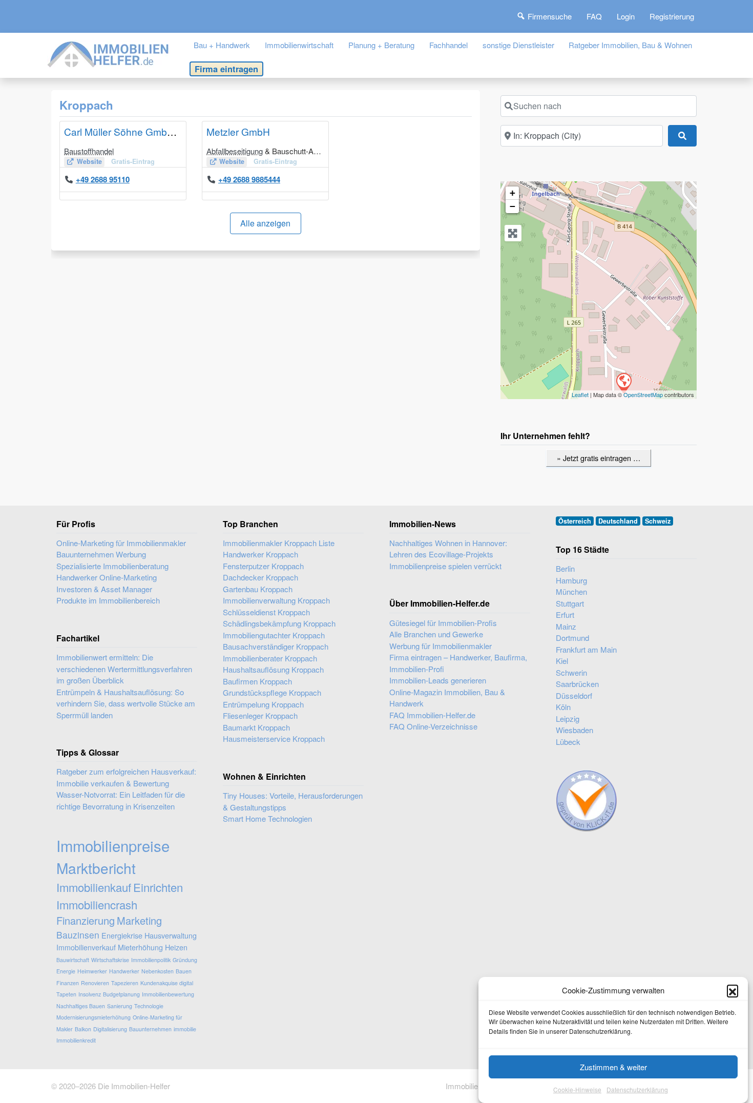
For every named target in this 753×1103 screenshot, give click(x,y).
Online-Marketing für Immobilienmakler (121, 542)
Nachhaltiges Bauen (80, 1006)
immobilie (185, 1029)
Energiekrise (121, 935)
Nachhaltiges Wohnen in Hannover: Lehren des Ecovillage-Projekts (448, 548)
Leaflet (580, 394)
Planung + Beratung (381, 44)
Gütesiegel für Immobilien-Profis (443, 622)
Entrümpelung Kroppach (263, 704)
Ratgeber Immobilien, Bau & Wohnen (630, 44)
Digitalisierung (110, 1029)
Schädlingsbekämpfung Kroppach (279, 623)
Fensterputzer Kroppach (263, 565)
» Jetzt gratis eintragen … (598, 457)
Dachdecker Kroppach (260, 577)
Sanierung (119, 1006)
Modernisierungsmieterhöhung (93, 1017)
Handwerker (124, 971)
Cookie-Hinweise (577, 1090)
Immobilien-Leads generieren (437, 680)
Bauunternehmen (150, 1029)
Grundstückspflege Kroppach (272, 692)
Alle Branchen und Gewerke (436, 634)
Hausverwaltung (170, 935)
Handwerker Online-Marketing (106, 577)
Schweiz (658, 521)
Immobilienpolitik (151, 960)
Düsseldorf (574, 695)
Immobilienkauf (93, 887)
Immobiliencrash (96, 904)
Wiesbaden (574, 729)
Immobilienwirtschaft (299, 44)
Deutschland (618, 521)
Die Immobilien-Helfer (134, 1085)
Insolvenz (89, 994)
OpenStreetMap (643, 394)
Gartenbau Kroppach (257, 589)
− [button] (512, 206)
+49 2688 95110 (103, 179)
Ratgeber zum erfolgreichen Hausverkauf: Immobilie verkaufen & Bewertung (126, 777)
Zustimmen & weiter (613, 1067)
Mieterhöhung (140, 947)
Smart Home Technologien (267, 818)
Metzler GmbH (238, 131)
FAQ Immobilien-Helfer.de (432, 715)
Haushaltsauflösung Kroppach (273, 669)
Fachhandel (448, 44)
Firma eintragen (226, 69)
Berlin (565, 568)
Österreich (574, 521)
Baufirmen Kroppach (257, 681)
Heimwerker (92, 971)
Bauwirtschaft (72, 960)
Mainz (566, 626)
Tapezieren (124, 983)
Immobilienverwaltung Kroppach (276, 600)
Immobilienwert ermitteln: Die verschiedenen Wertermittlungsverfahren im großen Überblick (124, 668)
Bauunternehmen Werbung (101, 554)
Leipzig (567, 718)
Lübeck (568, 741)
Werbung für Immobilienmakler (440, 645)
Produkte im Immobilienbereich (108, 600)
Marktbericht (96, 868)
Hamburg (571, 580)
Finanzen (67, 983)
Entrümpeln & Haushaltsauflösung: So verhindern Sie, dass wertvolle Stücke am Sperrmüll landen (125, 703)
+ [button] (512, 193)
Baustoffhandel (89, 150)
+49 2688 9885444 (249, 179)
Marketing (139, 920)
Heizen (176, 947)
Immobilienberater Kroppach (270, 658)
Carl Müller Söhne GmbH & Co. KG (141, 131)
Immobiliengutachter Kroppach (274, 635)
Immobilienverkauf (86, 947)
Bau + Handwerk (222, 44)
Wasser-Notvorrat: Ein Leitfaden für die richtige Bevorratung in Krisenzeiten (120, 800)
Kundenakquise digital (166, 983)
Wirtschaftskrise (110, 960)
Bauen (184, 971)
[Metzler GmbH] (623, 383)
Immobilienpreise (113, 845)
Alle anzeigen (265, 223)
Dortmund (572, 637)
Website (89, 161)
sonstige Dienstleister (518, 44)
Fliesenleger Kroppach (260, 715)
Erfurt (565, 614)
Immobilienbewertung (168, 994)
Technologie (148, 1006)
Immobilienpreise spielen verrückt (445, 565)
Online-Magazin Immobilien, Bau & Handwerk (447, 697)
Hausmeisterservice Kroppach (274, 738)
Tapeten (66, 994)
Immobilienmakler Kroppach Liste (278, 542)
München (571, 591)
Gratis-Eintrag (133, 161)
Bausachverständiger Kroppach (275, 646)
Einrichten (158, 887)
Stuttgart (570, 603)
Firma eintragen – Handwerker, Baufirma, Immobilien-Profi (458, 663)
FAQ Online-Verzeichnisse (433, 726)
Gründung (185, 960)
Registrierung (672, 16)
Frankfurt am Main (586, 649)
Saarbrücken (577, 683)
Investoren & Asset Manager (104, 589)
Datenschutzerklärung (637, 1090)
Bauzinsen (77, 934)
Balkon (83, 1029)
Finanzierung (85, 920)
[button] (732, 990)
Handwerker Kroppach (260, 554)
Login (626, 16)
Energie (65, 971)
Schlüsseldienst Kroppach (266, 612)
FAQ (594, 16)
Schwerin (571, 672)
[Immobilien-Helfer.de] (108, 53)
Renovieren (95, 983)
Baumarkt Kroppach (256, 727)
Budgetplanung (121, 994)
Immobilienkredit (76, 1040)
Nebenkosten (157, 971)
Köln (563, 706)
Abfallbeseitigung (234, 150)
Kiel (562, 660)
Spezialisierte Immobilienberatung (112, 565)
